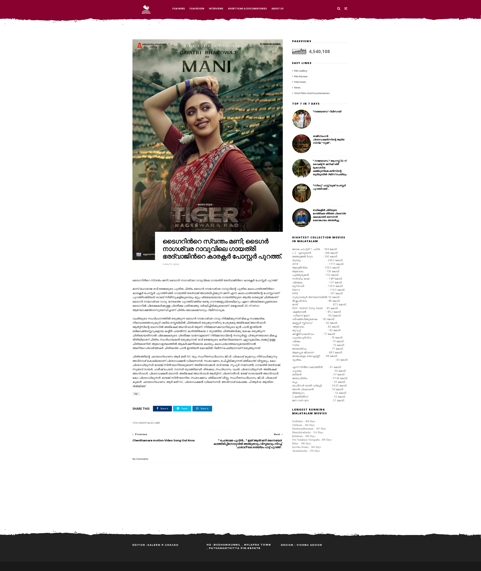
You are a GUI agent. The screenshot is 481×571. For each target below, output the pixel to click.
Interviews (216, 8)
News (297, 87)
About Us (278, 8)
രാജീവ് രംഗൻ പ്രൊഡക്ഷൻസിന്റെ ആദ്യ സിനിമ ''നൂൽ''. (328, 139)
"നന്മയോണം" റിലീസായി (327, 111)
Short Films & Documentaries (247, 8)
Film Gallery (300, 70)
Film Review (197, 8)
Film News (178, 8)
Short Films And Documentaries (312, 93)
